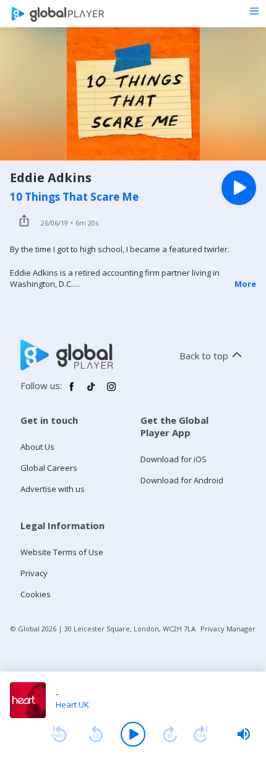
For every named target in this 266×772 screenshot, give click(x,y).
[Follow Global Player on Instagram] (111, 391)
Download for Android (181, 480)
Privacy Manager (227, 629)
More (245, 283)
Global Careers (48, 467)
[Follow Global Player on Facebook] (71, 391)
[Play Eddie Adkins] (238, 187)
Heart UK (72, 704)
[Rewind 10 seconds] (96, 734)
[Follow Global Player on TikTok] (91, 391)
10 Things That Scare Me (74, 197)
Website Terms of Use (61, 552)
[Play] (133, 734)
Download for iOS (173, 459)
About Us (37, 446)
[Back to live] (201, 734)
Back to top (203, 355)
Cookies (35, 594)
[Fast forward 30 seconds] (170, 734)
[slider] (244, 734)
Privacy (34, 573)
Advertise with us (52, 488)
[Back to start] (58, 734)
